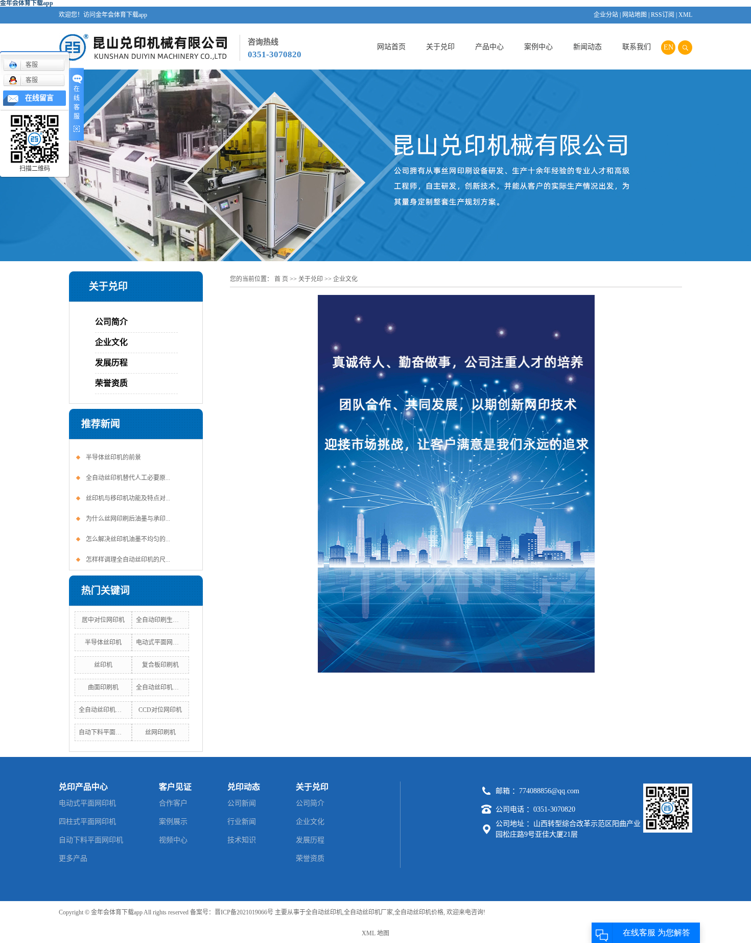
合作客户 (173, 803)
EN (668, 47)
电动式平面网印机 (160, 642)
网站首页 (391, 47)
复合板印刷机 (160, 665)
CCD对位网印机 (160, 710)
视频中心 (173, 840)
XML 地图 (375, 933)
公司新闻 (241, 803)
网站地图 (634, 14)
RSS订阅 (662, 14)
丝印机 (103, 665)
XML (685, 14)
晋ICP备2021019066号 (244, 912)
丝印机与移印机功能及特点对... (128, 498)
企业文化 (111, 342)
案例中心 (538, 47)
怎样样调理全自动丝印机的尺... (128, 559)
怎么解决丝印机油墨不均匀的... (128, 539)
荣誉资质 (111, 383)
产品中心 (489, 47)
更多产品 (73, 858)
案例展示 (173, 821)
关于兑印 (440, 47)
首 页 (281, 279)
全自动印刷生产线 (160, 620)
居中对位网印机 (103, 620)
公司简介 (111, 321)
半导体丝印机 (103, 642)
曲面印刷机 (103, 687)
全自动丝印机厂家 (103, 710)
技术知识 (241, 840)
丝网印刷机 (160, 732)
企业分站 (606, 14)
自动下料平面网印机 (106, 732)
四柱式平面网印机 (87, 821)
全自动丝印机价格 (160, 687)
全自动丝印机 (324, 912)
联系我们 (636, 47)
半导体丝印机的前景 (113, 457)
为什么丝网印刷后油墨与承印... (128, 518)
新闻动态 (587, 47)
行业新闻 (241, 821)
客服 (32, 64)
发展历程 (111, 362)
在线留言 (39, 98)
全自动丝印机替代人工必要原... (128, 477)
